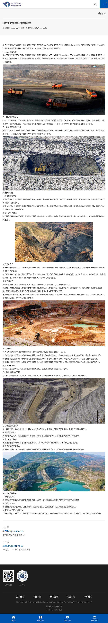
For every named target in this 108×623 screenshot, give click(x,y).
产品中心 (37, 597)
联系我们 (88, 597)
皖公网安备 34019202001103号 (80, 602)
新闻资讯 (54, 597)
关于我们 (20, 597)
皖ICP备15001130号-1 (58, 602)
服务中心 (71, 597)
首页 (13, 621)
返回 (103, 14)
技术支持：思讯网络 (54, 610)
